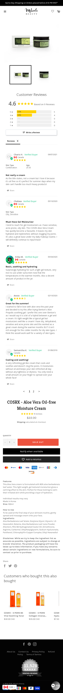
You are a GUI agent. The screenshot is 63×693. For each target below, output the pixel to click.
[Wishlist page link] (52, 11)
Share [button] (11, 190)
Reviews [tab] (11, 141)
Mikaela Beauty (18, 684)
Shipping (21, 422)
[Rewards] (55, 685)
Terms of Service (33, 654)
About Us (11, 651)
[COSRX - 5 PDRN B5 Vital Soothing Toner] (15, 598)
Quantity (7, 436)
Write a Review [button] (33, 132)
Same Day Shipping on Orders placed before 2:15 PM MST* (31, 3)
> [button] (39, 391)
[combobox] (9, 687)
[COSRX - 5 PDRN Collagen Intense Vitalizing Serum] (40, 598)
